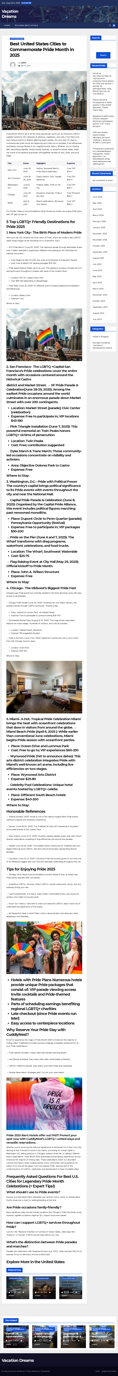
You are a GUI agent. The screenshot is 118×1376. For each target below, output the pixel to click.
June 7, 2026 (13, 1341)
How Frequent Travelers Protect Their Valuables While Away (71, 1288)
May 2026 (97, 203)
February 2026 (99, 221)
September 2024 (100, 307)
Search (96, 38)
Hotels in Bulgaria (17, 38)
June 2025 (97, 270)
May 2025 (97, 276)
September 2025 (100, 252)
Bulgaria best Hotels (26, 25)
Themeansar (45, 1371)
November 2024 (100, 295)
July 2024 (97, 319)
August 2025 (98, 258)
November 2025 (100, 240)
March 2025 (98, 289)
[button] (110, 25)
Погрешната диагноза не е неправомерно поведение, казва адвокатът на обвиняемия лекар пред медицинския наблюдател (103, 156)
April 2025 (97, 282)
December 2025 (100, 233)
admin (23, 63)
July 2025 (97, 264)
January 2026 (99, 227)
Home (7, 25)
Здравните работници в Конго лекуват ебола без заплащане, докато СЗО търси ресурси (103, 121)
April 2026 (97, 209)
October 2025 (99, 246)
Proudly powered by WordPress (13, 1371)
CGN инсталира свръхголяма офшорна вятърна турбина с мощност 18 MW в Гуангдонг (102, 137)
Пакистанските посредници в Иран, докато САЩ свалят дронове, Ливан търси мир (102, 105)
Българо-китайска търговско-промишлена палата (102, 345)
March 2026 (98, 215)
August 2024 (98, 313)
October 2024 (99, 301)
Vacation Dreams (18, 1360)
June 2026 (97, 197)
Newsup (35, 1371)
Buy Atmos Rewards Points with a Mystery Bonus (17, 1288)
